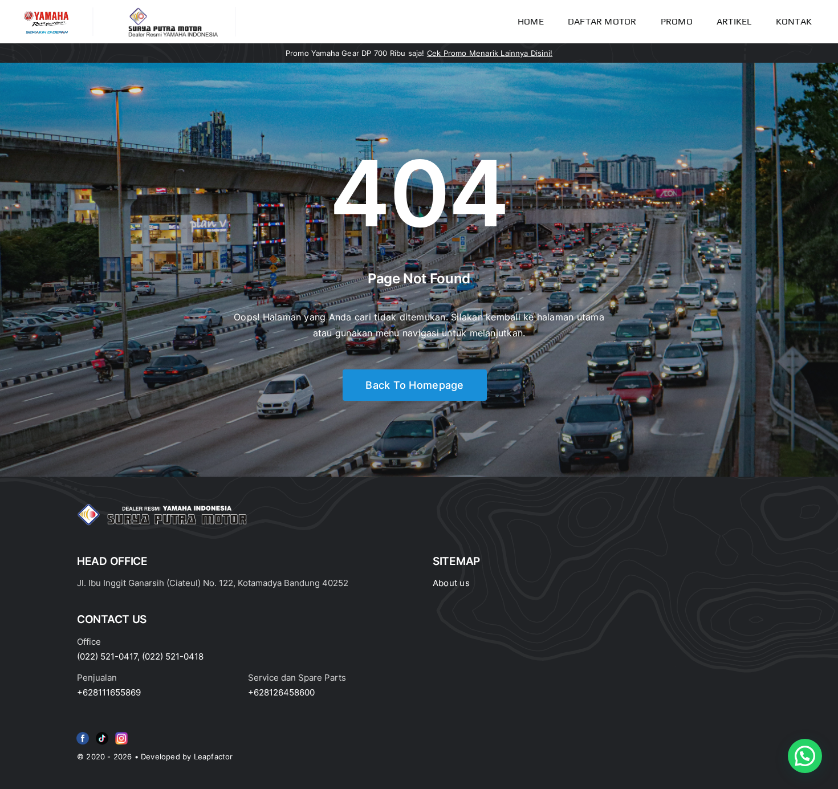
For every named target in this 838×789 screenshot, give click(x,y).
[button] (805, 756)
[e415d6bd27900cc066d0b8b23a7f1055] (102, 734)
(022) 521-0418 (173, 656)
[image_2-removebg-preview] (46, 12)
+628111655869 (109, 692)
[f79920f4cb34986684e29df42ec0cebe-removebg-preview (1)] (82, 734)
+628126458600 (281, 692)
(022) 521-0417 (107, 656)
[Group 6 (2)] (121, 734)
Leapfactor (213, 756)
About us (451, 582)
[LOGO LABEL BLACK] (172, 11)
